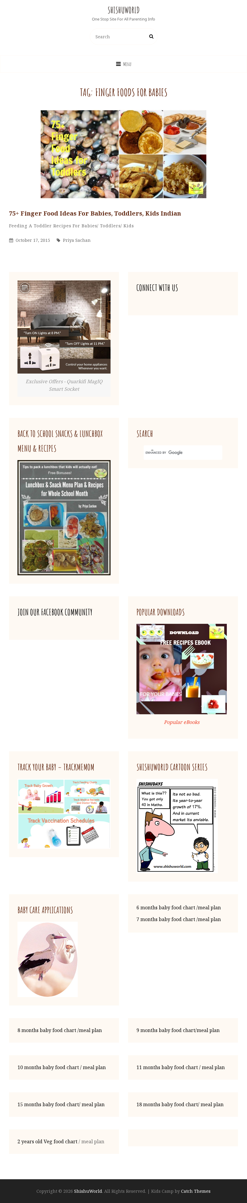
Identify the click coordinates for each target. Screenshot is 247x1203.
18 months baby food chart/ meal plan (180, 1104)
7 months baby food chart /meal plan (178, 919)
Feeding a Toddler (30, 226)
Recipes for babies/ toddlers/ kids (93, 226)
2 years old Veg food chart (47, 1141)
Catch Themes (196, 1191)
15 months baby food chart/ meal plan (61, 1104)
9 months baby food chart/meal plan (178, 1030)
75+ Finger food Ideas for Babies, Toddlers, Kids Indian (95, 213)
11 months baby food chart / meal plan (180, 1067)
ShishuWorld (124, 10)
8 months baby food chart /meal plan (59, 1030)
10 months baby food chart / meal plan (61, 1067)
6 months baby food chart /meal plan (178, 907)
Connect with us (157, 288)
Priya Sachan (77, 240)
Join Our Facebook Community (54, 612)
